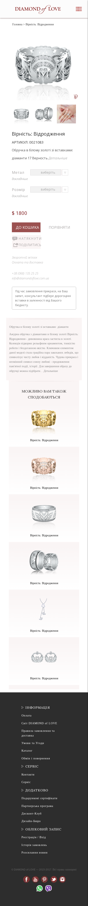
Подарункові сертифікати (39, 798)
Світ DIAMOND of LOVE (39, 723)
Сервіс (26, 782)
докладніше (20, 179)
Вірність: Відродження (44, 440)
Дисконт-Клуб (31, 813)
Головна (17, 24)
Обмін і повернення (35, 758)
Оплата (26, 715)
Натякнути (30, 238)
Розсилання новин (34, 852)
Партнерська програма (37, 806)
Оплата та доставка (27, 262)
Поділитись (30, 245)
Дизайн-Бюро (31, 821)
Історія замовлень (34, 845)
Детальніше (58, 158)
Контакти (28, 774)
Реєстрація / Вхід (33, 837)
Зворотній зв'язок (24, 257)
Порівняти (59, 227)
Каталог (27, 750)
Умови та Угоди (32, 743)
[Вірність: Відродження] (22, 105)
